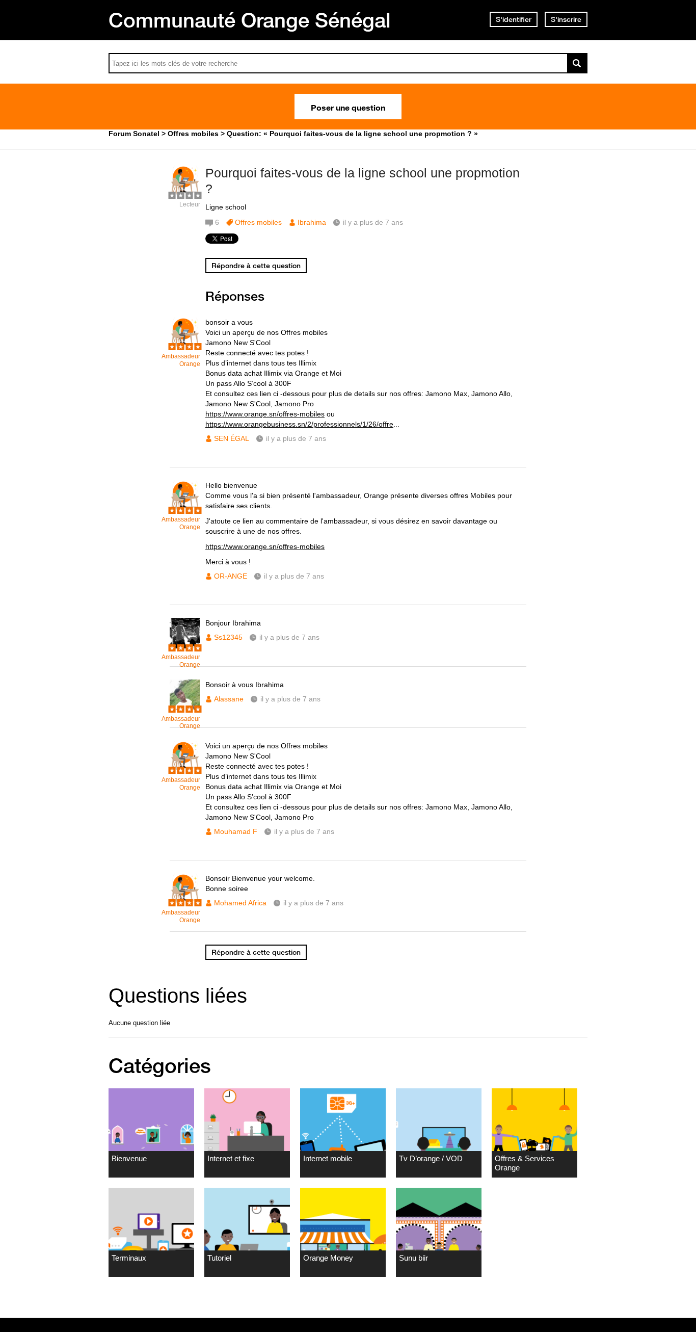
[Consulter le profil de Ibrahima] (185, 193)
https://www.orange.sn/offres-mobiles (265, 414)
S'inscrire (566, 19)
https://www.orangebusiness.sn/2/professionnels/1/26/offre (299, 424)
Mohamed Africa (240, 903)
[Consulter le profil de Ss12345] (185, 646)
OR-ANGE (230, 576)
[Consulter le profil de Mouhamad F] (185, 769)
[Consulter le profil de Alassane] (185, 708)
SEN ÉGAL (231, 438)
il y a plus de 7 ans (296, 438)
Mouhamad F (235, 831)
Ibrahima (312, 222)
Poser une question (348, 106)
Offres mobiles (258, 222)
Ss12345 (228, 637)
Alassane (229, 699)
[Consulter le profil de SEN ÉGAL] (185, 345)
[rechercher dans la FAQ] (577, 63)
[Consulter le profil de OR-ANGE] (185, 508)
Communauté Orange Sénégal (250, 20)
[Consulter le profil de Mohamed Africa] (185, 901)
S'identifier (513, 19)
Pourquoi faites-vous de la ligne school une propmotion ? (362, 181)
